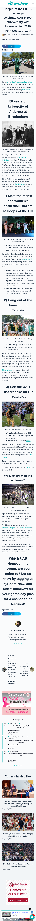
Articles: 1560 (18, 643)
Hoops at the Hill (26, 259)
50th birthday (19, 184)
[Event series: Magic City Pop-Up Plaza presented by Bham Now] (19, 751)
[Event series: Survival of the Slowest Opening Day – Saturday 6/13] (20, 723)
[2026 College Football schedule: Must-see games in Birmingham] (18, 852)
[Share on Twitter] (17, 46)
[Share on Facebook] (5, 46)
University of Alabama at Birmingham (19, 82)
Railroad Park (11, 758)
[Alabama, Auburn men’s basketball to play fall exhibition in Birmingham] (18, 822)
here (28, 467)
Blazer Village (7, 370)
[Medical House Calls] (18, 916)
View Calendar (18, 765)
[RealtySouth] (18, 892)
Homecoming (26, 90)
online (28, 441)
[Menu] (33, 3)
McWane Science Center (14, 730)
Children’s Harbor (25, 528)
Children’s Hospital (8, 528)
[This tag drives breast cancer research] (16, 703)
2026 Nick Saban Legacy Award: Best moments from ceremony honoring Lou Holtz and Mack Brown (18, 804)
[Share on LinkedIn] (11, 46)
